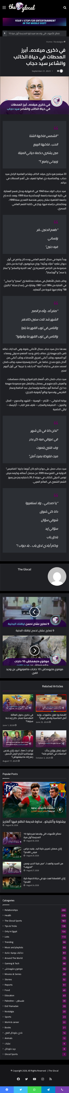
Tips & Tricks (11, 926)
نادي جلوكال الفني (13, 1033)
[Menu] (4, 8)
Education (9, 995)
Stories (8, 979)
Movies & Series (13, 974)
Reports (9, 985)
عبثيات (8, 1043)
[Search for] (64, 8)
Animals (8, 1038)
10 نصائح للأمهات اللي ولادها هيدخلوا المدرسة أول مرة (42, 835)
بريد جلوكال (10, 1049)
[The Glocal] (21, 7)
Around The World (14, 958)
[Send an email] (58, 71)
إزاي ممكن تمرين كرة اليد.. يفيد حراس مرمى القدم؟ (43, 850)
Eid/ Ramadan (11, 1006)
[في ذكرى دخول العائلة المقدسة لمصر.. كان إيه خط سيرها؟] (18, 703)
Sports (8, 1017)
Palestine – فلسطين (14, 1001)
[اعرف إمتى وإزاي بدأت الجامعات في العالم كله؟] (51, 739)
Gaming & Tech (12, 963)
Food (7, 990)
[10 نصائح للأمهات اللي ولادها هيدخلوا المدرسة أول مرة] (12, 838)
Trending (9, 942)
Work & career (12, 1022)
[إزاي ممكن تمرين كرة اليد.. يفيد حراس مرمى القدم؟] (12, 853)
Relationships (11, 910)
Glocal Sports (11, 1054)
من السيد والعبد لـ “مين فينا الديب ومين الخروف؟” (43, 865)
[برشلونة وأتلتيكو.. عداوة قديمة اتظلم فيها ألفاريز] (34, 800)
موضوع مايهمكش (14, 969)
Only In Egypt (11, 931)
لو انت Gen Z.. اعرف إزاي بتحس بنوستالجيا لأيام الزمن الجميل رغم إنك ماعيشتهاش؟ (18, 753)
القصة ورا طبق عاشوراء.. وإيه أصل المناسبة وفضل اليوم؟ (51, 716)
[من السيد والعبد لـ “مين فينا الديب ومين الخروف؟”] (12, 868)
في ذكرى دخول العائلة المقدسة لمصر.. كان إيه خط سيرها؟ (19, 718)
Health (8, 915)
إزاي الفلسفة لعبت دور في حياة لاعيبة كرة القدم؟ (44, 880)
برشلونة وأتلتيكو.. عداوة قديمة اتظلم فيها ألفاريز (34, 821)
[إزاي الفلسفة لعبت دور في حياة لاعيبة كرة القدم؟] (12, 883)
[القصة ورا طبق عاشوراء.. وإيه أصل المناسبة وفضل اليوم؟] (51, 703)
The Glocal (24, 569)
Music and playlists (14, 947)
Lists (7, 937)
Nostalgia (58, 42)
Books (8, 1027)
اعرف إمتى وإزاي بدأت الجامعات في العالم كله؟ (54, 752)
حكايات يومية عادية (14, 953)
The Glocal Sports (13, 921)
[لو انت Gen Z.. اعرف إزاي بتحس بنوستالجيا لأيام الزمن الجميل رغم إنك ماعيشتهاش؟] (18, 739)
